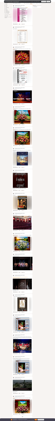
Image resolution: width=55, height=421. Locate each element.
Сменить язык (6, 13)
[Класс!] (13, 22)
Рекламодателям (6, 14)
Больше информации (16, 1)
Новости (5, 15)
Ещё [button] (7, 15)
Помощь (9, 14)
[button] (15, 24)
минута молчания (15, 391)
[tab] (24, 3)
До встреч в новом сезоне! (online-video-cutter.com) (19, 188)
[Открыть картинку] (22, 263)
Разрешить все (44, 1)
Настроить (48, 1)
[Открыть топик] (22, 7)
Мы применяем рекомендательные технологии (8, 17)
